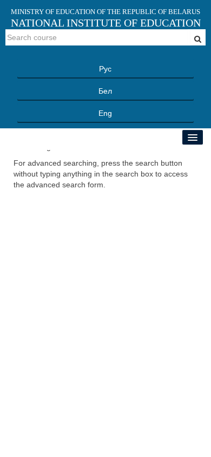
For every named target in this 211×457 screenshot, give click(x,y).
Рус (105, 68)
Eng (105, 113)
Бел (105, 91)
